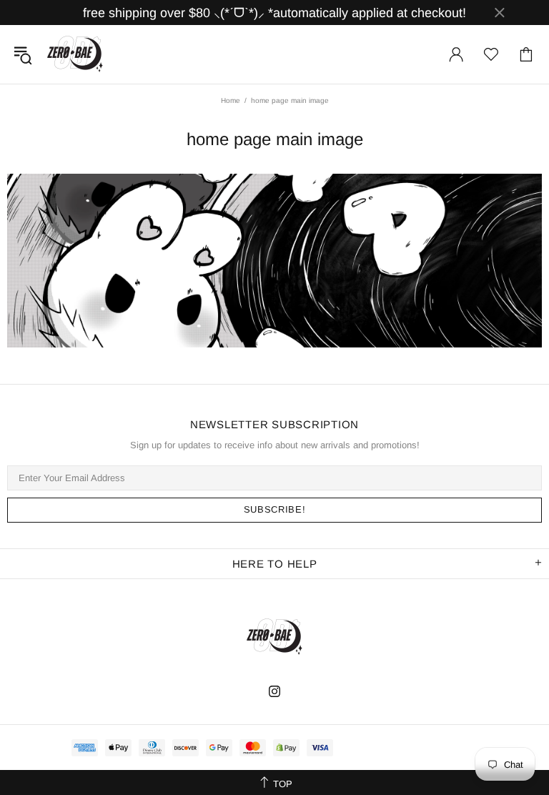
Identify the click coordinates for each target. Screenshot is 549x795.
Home (230, 100)
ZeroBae (75, 54)
